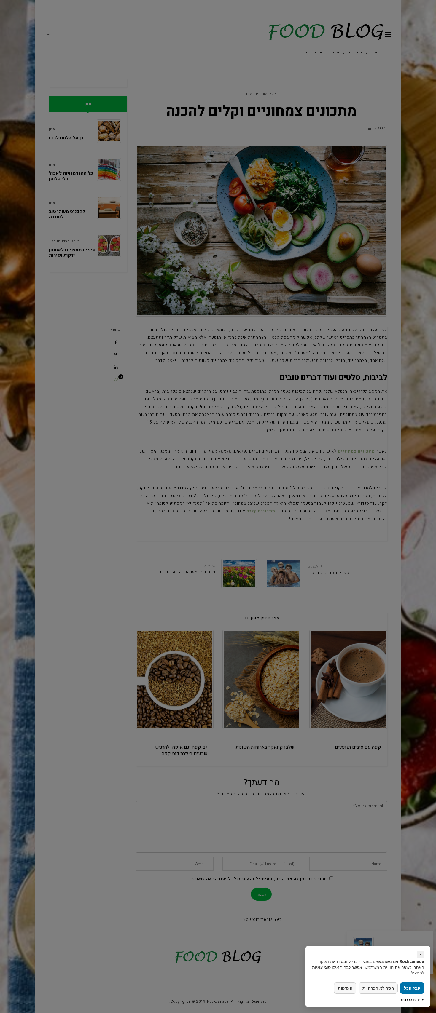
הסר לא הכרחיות (378, 988)
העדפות (345, 988)
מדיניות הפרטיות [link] (412, 999)
